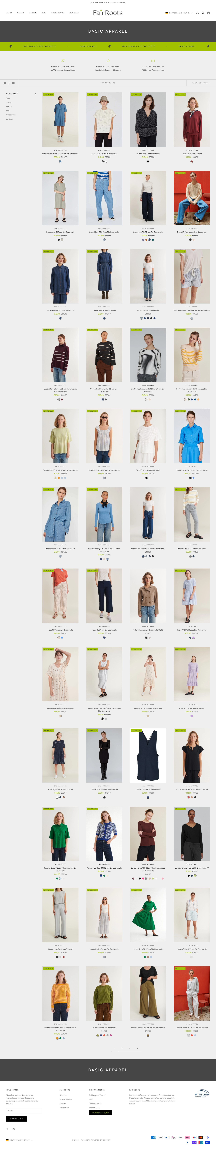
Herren (33, 13)
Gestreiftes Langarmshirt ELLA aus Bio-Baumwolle (192, 390)
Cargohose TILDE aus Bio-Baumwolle (148, 232)
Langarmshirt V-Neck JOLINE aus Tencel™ (192, 868)
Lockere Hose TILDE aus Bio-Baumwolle (192, 1027)
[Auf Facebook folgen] (7, 1129)
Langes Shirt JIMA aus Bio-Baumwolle (192, 949)
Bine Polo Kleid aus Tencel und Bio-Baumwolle (60, 154)
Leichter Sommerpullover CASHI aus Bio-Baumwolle (60, 1029)
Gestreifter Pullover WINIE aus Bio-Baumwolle (104, 390)
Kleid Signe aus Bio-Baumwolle (60, 789)
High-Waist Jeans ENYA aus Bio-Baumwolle (148, 548)
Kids (44, 13)
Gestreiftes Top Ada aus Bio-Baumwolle (104, 470)
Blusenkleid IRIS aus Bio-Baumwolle (60, 232)
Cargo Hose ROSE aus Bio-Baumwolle (104, 232)
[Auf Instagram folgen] (13, 1129)
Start (9, 13)
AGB (91, 1099)
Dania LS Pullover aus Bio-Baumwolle (191, 232)
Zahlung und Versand (97, 1095)
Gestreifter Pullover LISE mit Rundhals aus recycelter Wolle (60, 390)
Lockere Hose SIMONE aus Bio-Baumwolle (148, 1027)
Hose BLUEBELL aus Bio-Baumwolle (192, 548)
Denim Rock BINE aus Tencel (104, 310)
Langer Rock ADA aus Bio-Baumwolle (104, 949)
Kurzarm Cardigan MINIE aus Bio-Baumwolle (104, 868)
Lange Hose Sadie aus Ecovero (60, 949)
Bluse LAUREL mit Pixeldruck (148, 154)
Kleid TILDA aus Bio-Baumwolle (148, 789)
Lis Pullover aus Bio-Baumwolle (104, 1027)
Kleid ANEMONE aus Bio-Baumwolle (191, 630)
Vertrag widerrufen (100, 1113)
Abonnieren (16, 1119)
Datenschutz (94, 1107)
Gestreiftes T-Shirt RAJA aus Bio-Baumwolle (60, 470)
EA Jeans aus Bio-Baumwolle (148, 310)
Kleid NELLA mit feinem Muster (191, 708)
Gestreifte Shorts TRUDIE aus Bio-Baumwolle (192, 310)
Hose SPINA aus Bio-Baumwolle (60, 630)
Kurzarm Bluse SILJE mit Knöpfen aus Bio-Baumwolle (60, 869)
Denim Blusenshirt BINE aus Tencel (60, 310)
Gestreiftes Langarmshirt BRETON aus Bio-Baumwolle (148, 390)
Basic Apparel (60, 150)
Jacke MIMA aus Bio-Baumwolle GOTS (148, 630)
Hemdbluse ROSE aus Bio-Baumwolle (60, 548)
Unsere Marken (66, 1099)
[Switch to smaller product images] (9, 83)
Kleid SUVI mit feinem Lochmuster (104, 789)
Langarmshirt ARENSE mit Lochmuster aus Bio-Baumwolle (148, 869)
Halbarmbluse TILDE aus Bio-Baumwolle (192, 470)
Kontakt (63, 1103)
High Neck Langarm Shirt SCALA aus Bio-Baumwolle (104, 550)
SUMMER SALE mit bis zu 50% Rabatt (108, 2)
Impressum (64, 1107)
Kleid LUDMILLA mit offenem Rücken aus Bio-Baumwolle (104, 709)
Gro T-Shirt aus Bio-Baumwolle (148, 470)
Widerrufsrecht (95, 1103)
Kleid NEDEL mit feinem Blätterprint (148, 708)
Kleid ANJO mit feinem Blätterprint (60, 708)
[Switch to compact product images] (13, 83)
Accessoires (58, 13)
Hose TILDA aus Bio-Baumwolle (104, 630)
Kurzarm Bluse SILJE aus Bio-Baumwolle (192, 789)
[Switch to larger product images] (5, 83)
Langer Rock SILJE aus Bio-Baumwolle (148, 949)
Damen (20, 13)
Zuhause (74, 13)
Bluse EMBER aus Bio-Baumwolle (104, 154)
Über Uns (63, 1095)
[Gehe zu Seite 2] (137, 1048)
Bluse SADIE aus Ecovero (192, 154)
